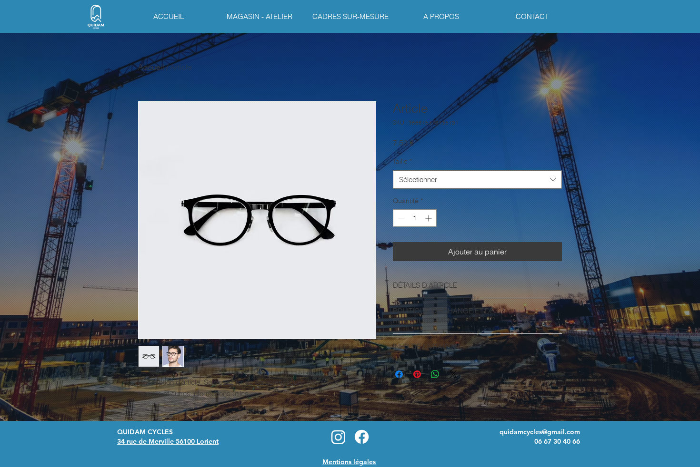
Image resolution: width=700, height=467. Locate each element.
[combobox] (477, 179)
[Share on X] (453, 374)
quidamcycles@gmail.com (540, 432)
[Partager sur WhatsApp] (435, 374)
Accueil (151, 67)
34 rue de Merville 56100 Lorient (168, 441)
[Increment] (429, 218)
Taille (402, 161)
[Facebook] (361, 437)
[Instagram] (338, 437)
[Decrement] (400, 218)
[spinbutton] (414, 218)
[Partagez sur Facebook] (399, 374)
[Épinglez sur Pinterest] (417, 374)
